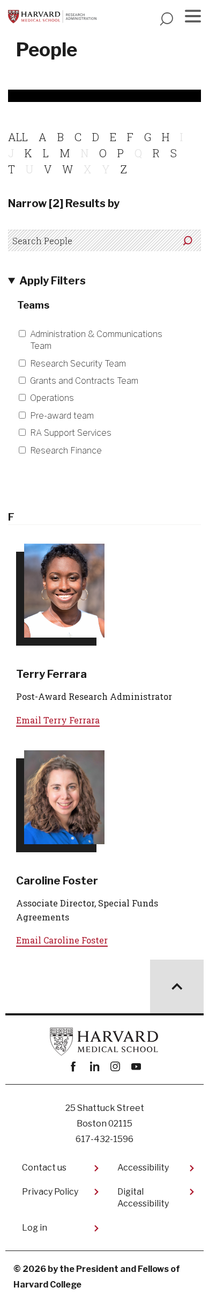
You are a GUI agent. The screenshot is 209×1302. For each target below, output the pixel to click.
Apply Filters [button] (52, 280)
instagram (115, 1066)
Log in (34, 1228)
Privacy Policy (50, 1192)
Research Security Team (78, 364)
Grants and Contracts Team (84, 381)
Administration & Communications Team (96, 340)
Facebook (73, 1066)
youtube (135, 1066)
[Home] (52, 16)
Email (58, 720)
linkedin (94, 1066)
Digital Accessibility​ (143, 1198)
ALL (18, 137)
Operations (52, 398)
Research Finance (66, 450)
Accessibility (143, 1167)
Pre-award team (62, 416)
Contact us (44, 1167)
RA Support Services (70, 433)
